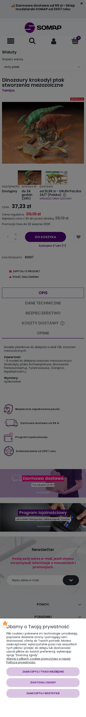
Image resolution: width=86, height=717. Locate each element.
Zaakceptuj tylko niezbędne (43, 672)
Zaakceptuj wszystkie (43, 693)
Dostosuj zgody (43, 682)
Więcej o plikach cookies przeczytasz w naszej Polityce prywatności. (38, 660)
